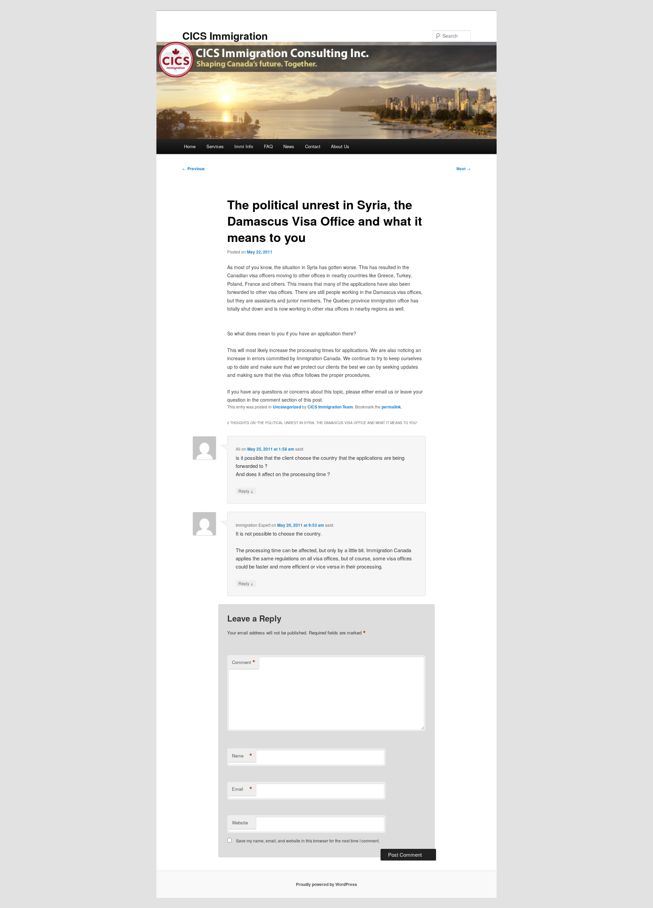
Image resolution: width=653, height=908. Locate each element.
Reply (245, 491)
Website (240, 822)
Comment (243, 662)
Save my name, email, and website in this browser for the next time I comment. (308, 840)
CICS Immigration (225, 35)
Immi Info (243, 146)
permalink (391, 407)
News (288, 146)
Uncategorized (287, 407)
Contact (312, 146)
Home (190, 146)
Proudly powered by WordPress (326, 884)
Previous (193, 168)
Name (242, 755)
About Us (340, 146)
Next (463, 168)
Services (215, 146)
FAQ (268, 146)
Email (242, 789)
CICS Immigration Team (330, 407)
